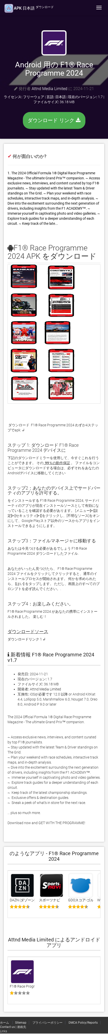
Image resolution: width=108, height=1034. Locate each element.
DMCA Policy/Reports (83, 1022)
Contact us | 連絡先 (13, 1027)
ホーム (5, 1022)
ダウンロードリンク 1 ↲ (27, 639)
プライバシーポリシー (47, 1022)
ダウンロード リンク (52, 120)
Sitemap (20, 1022)
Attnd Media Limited (49, 88)
